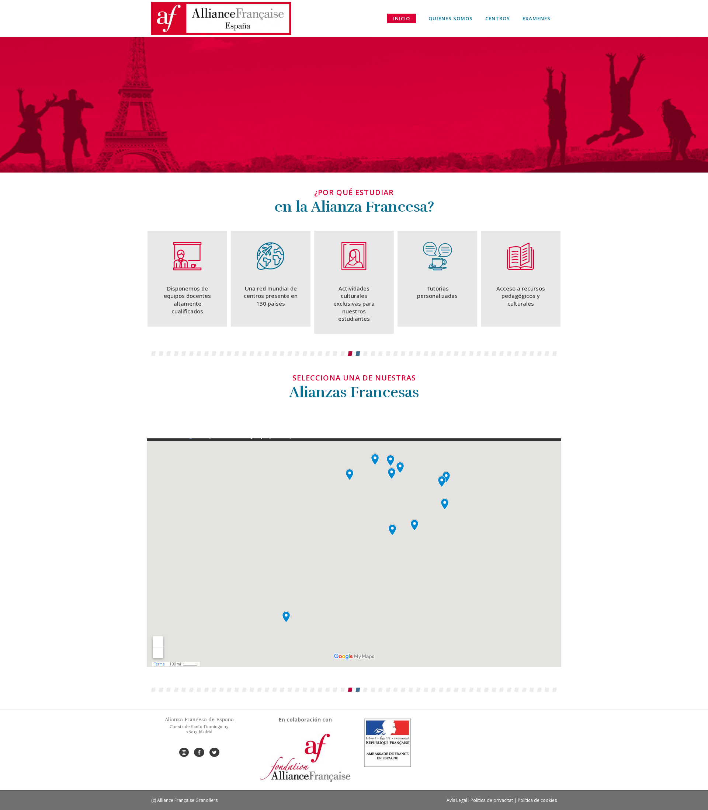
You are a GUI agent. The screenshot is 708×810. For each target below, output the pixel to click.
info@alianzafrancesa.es (199, 742)
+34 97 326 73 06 (199, 737)
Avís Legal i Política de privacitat (480, 800)
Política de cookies (537, 800)
